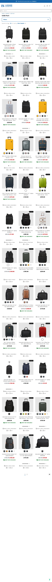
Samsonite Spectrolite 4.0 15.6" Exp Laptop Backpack (9, 305)
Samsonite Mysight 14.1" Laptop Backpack (42, 380)
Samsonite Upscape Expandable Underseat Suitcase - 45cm (42, 417)
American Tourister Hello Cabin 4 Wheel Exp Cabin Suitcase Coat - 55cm (42, 82)
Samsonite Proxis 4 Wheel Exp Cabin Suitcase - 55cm (42, 194)
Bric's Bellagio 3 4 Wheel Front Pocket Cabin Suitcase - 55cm (43, 156)
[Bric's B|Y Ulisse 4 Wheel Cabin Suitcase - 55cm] (9, 143)
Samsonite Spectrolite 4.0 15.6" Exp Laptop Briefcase (42, 305)
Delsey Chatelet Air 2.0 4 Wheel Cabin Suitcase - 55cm (42, 231)
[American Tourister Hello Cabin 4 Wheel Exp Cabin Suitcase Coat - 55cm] (42, 69)
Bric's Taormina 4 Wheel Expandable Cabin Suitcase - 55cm (9, 343)
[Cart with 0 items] (47, 5)
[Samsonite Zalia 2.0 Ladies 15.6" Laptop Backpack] (26, 32)
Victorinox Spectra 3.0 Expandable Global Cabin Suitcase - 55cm (26, 156)
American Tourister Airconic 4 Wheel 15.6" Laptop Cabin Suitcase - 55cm (9, 82)
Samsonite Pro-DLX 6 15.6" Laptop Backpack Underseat (42, 268)
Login (44, 5)
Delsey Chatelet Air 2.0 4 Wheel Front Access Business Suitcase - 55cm (25, 305)
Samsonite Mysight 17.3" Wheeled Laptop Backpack (9, 380)
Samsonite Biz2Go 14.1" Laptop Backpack (26, 194)
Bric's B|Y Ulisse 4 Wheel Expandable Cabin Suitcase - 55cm (42, 119)
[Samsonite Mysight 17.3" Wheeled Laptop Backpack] (9, 367)
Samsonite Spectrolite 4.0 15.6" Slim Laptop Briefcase (26, 343)
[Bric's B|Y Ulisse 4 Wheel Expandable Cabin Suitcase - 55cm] (42, 106)
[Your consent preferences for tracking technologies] (49, 579)
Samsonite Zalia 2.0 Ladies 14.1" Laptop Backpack (42, 45)
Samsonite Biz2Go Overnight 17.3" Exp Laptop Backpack (26, 454)
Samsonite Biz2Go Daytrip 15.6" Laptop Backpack (9, 454)
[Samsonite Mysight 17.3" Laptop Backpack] (26, 106)
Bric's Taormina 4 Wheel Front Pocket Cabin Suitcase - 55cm (9, 194)
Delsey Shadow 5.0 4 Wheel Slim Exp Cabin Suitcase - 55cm (9, 119)
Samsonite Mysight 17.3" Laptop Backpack (26, 119)
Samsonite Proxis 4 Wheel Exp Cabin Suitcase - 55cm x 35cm (26, 417)
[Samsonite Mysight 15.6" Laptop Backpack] (9, 218)
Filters (5, 19)
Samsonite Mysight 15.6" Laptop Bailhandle (42, 454)
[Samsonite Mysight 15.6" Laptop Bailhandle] (42, 441)
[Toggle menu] (50, 6)
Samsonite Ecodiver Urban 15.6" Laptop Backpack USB (26, 380)
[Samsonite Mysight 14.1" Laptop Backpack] (42, 367)
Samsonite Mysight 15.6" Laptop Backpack (9, 231)
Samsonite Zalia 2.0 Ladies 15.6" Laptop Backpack (26, 45)
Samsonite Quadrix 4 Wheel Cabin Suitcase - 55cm (9, 45)
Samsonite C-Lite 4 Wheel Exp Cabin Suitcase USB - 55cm (42, 343)
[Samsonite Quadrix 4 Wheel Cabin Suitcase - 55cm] (9, 32)
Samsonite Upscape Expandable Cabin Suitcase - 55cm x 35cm (26, 268)
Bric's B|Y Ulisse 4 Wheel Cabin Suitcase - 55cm (9, 156)
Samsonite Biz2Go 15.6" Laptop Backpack (9, 268)
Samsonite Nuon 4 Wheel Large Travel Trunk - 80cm (26, 82)
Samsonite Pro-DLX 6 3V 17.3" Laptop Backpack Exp (9, 417)
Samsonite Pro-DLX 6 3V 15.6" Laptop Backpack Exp (26, 231)
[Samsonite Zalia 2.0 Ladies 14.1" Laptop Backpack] (42, 32)
